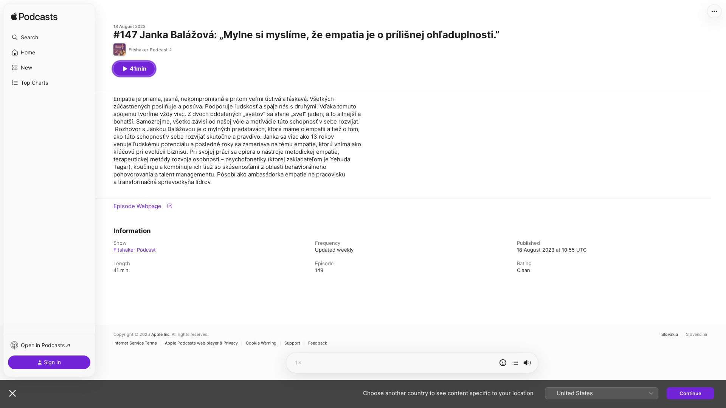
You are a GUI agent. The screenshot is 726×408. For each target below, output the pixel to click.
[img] (34, 17)
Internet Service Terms (135, 343)
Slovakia (669, 334)
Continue (690, 393)
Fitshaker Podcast (134, 250)
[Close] (12, 393)
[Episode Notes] (502, 362)
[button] (49, 37)
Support (292, 343)
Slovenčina (696, 334)
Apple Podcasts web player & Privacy (201, 343)
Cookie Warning (261, 343)
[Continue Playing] (515, 362)
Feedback (317, 343)
